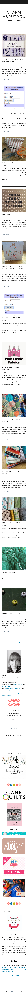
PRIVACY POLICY (14, 975)
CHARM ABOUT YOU (14, 14)
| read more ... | (6, 79)
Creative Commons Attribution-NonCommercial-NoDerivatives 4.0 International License (14, 970)
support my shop (6, 691)
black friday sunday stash (12, 523)
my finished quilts (17, 684)
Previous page (10, 642)
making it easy (7, 162)
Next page (19, 642)
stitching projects (7, 686)
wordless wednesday (10, 572)
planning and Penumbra (11, 613)
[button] (14, 2)
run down (6, 214)
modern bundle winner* (11, 318)
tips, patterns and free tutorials (13, 688)
